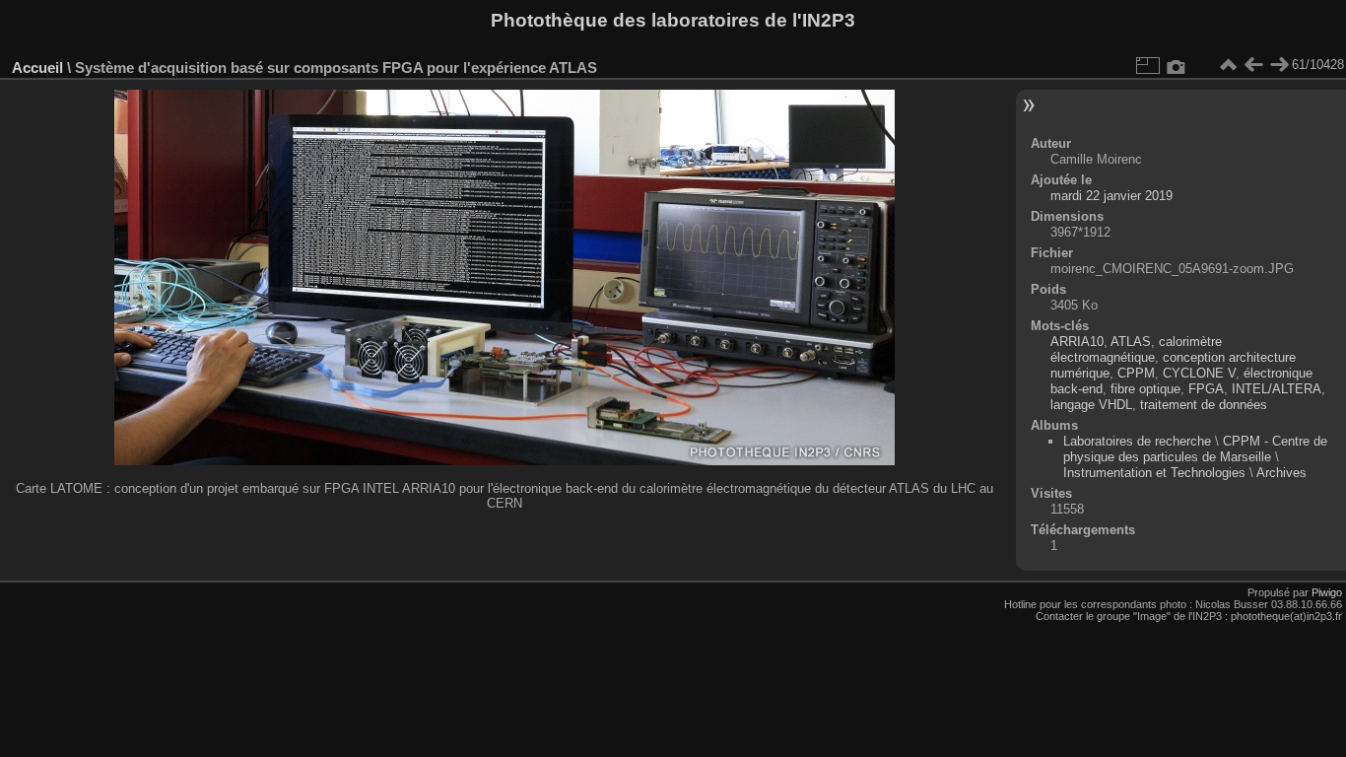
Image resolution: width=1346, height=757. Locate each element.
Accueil (37, 67)
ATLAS (1130, 341)
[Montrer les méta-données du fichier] (1176, 65)
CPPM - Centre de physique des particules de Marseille (1195, 449)
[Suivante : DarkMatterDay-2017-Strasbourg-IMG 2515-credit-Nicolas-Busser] (1279, 65)
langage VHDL (1091, 404)
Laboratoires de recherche (1137, 441)
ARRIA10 (1077, 341)
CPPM (1136, 373)
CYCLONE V (1199, 373)
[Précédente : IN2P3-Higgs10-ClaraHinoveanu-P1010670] (1253, 65)
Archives (1281, 472)
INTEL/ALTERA (1276, 388)
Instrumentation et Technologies (1154, 472)
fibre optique (1145, 388)
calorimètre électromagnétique (1136, 349)
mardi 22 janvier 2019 (1111, 195)
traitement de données (1203, 404)
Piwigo (1327, 592)
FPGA (1206, 388)
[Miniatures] (1228, 65)
